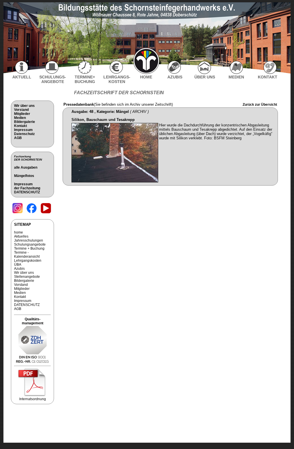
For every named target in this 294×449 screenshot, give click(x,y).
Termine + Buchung (29, 248)
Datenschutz (24, 134)
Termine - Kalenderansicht (27, 254)
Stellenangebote (27, 277)
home (18, 232)
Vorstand (21, 110)
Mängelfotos (24, 176)
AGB (18, 138)
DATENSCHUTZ (27, 192)
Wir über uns (24, 106)
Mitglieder (22, 114)
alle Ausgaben (25, 167)
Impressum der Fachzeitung (27, 186)
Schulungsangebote (30, 244)
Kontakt (20, 126)
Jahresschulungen (28, 240)
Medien (20, 118)
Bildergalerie (24, 122)
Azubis (19, 269)
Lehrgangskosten (27, 261)
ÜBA (17, 265)
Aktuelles (21, 236)
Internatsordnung (32, 399)
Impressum (23, 130)
